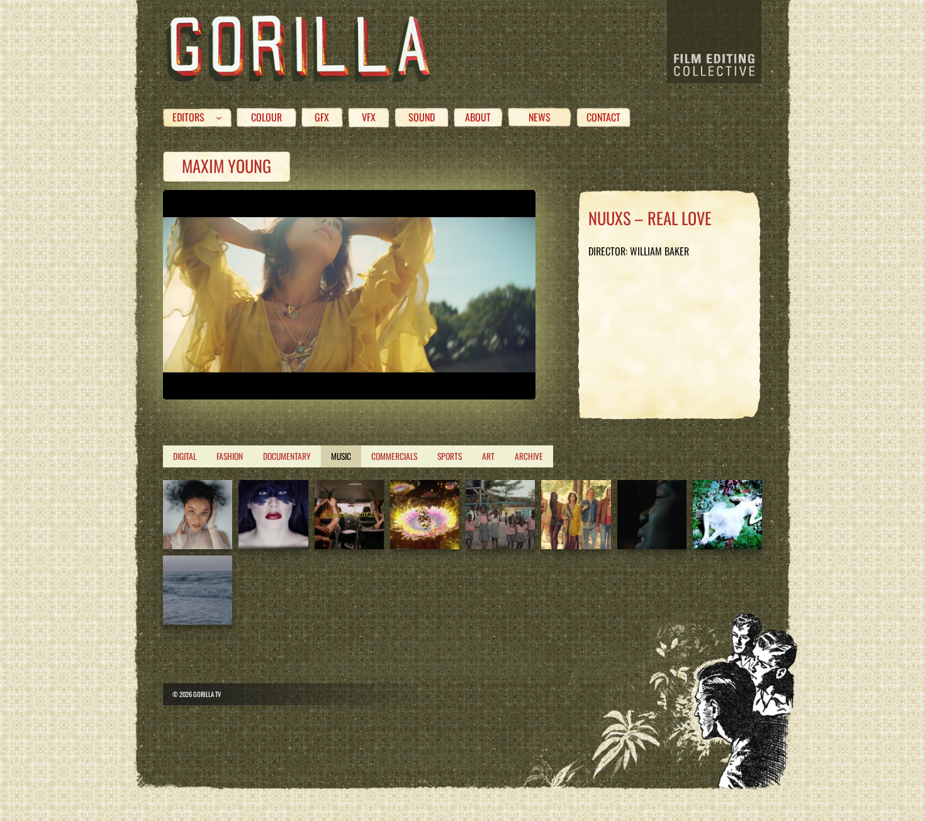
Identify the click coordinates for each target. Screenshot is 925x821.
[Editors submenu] (219, 117)
